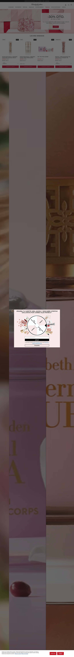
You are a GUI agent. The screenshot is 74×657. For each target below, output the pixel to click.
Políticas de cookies (18, 653)
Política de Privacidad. (38, 343)
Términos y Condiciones (36, 342)
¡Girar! (37, 340)
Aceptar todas (53, 653)
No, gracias (37, 345)
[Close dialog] (12, 311)
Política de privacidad (24, 653)
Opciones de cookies (60, 653)
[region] (37, 653)
